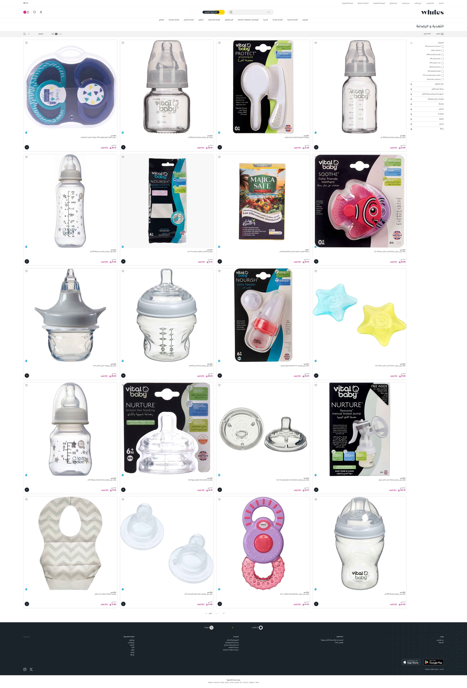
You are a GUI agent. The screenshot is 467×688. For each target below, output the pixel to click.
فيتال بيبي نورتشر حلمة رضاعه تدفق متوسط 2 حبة (293, 480)
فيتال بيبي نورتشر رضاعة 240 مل (395, 594)
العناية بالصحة (278, 20)
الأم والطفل (229, 20)
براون (132, 650)
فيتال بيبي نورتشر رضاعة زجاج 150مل (200, 366)
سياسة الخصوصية (232, 643)
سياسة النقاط (234, 647)
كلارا (133, 647)
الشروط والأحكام (233, 640)
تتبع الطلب (417, 3)
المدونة (441, 3)
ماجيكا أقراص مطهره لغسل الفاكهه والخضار (294, 252)
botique (237, 682)
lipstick (257, 682)
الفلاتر (438, 34)
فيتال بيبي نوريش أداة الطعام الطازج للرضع (295, 366)
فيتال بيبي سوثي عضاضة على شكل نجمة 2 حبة (390, 366)
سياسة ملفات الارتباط (231, 650)
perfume (227, 682)
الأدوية (265, 20)
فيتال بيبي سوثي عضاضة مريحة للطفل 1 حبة (294, 594)
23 (214, 613)
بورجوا (132, 655)
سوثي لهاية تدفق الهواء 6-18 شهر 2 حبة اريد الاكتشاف (98, 137)
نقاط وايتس (430, 3)
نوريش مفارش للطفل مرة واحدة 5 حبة (200, 252)
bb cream (216, 682)
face (241, 682)
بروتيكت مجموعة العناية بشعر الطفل (297, 137)
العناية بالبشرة (174, 20)
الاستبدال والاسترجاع (231, 645)
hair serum (245, 682)
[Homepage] (432, 12)
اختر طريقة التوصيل (211, 12)
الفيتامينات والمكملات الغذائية (248, 20)
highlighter (252, 682)
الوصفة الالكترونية (379, 3)
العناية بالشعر (189, 20)
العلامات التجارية (363, 3)
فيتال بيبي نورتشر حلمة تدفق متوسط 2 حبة (198, 594)
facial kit (222, 682)
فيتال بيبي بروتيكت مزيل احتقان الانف (104, 366)
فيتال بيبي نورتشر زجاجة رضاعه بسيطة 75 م (102, 480)
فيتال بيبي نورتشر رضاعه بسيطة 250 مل (103, 252)
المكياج (161, 20)
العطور (201, 20)
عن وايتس (440, 640)
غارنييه (132, 645)
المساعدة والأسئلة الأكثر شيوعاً (332, 640)
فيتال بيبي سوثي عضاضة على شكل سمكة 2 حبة (389, 252)
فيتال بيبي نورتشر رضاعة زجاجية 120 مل (392, 137)
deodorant (210, 682)
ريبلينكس (131, 643)
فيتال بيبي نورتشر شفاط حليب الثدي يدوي (392, 480)
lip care (232, 682)
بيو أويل (131, 640)
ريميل (132, 652)
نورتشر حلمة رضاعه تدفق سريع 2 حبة (200, 480)
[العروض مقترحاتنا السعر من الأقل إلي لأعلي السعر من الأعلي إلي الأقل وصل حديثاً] (35, 34)
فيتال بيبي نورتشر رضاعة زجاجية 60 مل (200, 137)
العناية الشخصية (214, 20)
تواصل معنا (339, 643)
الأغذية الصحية (292, 20)
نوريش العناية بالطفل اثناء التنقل (105, 594)
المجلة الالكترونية (347, 3)
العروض (305, 20)
